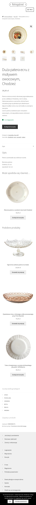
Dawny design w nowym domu (14, 479)
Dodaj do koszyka (10, 127)
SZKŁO (6, 395)
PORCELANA (7, 398)
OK (10, 501)
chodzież (10, 137)
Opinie (7, 483)
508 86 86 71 (11, 424)
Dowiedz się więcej (18, 272)
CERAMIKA (7, 401)
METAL (6, 404)
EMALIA (6, 407)
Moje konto (8, 454)
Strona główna (8, 16)
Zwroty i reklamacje (11, 442)
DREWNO (6, 410)
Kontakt (7, 486)
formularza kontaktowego (18, 426)
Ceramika (11, 135)
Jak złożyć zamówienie (12, 435)
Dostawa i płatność (11, 439)
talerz (23, 137)
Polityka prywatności (11, 472)
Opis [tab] (3, 146)
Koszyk (7, 457)
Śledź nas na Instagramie (12, 490)
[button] (31, 26)
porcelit (19, 137)
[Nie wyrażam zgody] (34, 499)
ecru (15, 137)
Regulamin (8, 468)
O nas (6, 465)
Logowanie (8, 450)
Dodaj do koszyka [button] (18, 217)
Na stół (16, 16)
